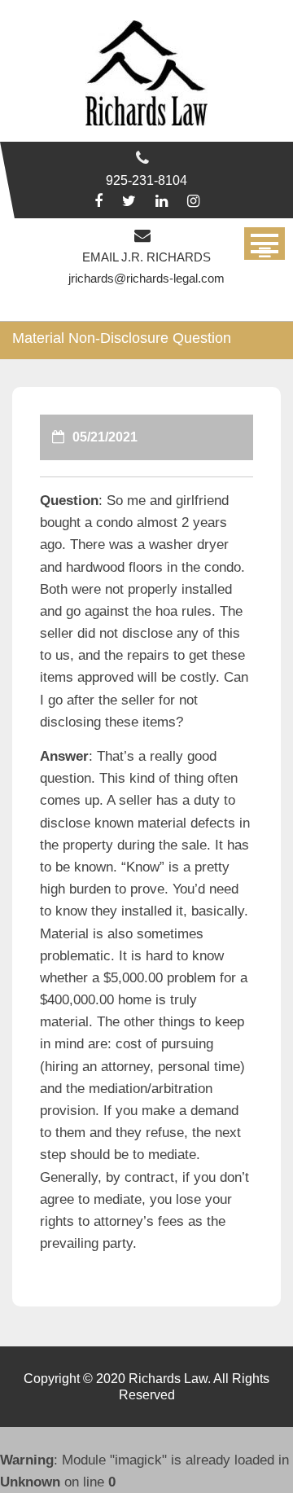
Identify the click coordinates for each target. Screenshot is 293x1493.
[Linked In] (161, 202)
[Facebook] (98, 202)
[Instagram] (193, 202)
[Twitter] (129, 202)
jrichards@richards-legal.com (146, 278)
